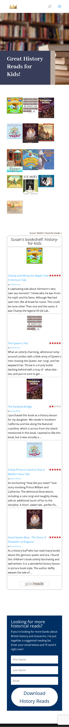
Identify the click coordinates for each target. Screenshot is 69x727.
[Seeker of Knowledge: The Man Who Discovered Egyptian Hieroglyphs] (46, 186)
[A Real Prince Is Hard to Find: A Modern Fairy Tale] (15, 138)
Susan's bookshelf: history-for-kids (34, 241)
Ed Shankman (15, 284)
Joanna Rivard (15, 478)
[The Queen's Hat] (30, 112)
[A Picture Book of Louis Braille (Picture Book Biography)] (15, 187)
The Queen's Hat (18, 343)
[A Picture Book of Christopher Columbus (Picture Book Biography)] (15, 213)
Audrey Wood (15, 411)
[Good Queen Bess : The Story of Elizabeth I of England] (30, 142)
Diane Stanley (15, 546)
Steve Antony (15, 348)
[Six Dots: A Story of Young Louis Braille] (30, 194)
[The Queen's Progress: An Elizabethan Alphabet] (46, 140)
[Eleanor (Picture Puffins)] (15, 171)
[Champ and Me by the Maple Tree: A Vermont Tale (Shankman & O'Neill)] (15, 112)
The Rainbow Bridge (20, 406)
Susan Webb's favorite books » (46, 233)
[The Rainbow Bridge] (46, 117)
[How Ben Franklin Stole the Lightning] (30, 169)
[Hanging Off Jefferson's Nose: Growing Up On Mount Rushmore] (46, 168)
